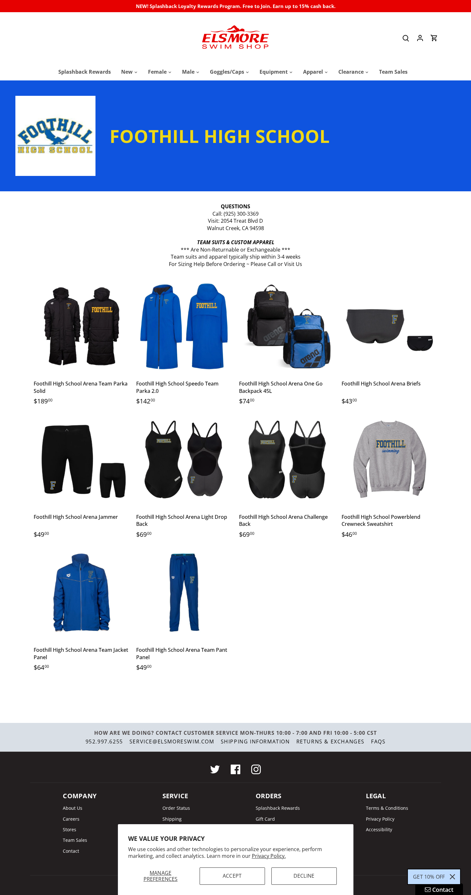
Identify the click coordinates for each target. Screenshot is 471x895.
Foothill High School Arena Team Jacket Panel (81, 653)
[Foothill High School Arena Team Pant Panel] (184, 592)
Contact (71, 851)
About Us (72, 808)
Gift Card (265, 819)
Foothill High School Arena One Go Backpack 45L (281, 387)
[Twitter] (215, 769)
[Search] (406, 38)
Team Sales (75, 840)
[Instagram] (256, 769)
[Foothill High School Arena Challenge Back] (287, 459)
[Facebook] (235, 769)
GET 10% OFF (429, 876)
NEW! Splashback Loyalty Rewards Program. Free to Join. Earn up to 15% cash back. (235, 6)
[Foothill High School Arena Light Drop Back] (184, 459)
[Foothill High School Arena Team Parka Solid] (82, 326)
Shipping (172, 819)
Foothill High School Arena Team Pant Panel (181, 653)
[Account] (420, 38)
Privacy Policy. (269, 855)
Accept (232, 875)
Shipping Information (255, 741)
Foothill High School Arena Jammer (76, 516)
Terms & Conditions (387, 808)
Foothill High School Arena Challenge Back (283, 520)
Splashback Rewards (278, 808)
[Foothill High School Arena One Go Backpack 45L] (287, 326)
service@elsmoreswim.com (171, 741)
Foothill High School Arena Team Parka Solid (81, 387)
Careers (71, 819)
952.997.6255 (104, 741)
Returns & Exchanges (330, 741)
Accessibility (379, 829)
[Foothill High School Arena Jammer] (82, 459)
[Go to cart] (434, 38)
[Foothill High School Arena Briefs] (390, 326)
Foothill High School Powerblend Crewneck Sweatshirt (381, 520)
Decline (303, 875)
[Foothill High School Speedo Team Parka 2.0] (184, 326)
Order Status (176, 808)
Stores (69, 829)
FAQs (378, 741)
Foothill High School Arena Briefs (381, 383)
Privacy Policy (380, 819)
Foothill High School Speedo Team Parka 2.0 (177, 387)
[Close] (452, 876)
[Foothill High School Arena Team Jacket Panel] (82, 592)
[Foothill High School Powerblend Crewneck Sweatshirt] (390, 459)
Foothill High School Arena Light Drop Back (181, 520)
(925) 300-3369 (241, 213)
